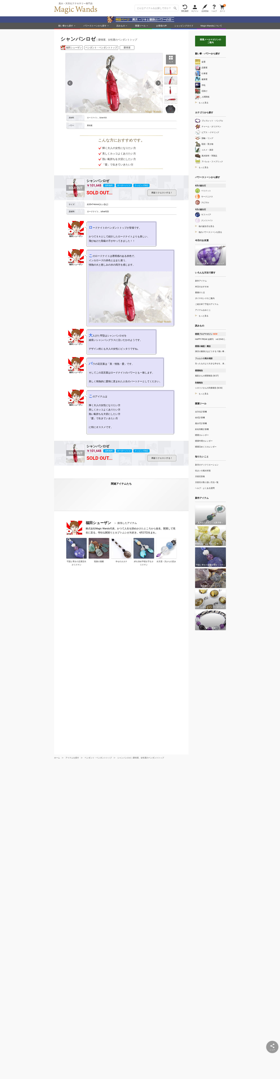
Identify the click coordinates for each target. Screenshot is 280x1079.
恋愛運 (204, 68)
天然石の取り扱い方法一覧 (206, 482)
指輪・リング (207, 138)
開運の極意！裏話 (203, 346)
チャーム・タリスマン (211, 126)
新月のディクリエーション (206, 465)
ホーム (57, 758)
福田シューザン (74, 47)
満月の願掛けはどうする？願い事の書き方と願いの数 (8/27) (210, 351)
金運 (203, 62)
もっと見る (203, 103)
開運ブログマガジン (206, 334)
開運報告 (199, 370)
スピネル (205, 202)
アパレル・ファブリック (212, 161)
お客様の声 (161, 25)
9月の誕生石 (200, 209)
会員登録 (205, 11)
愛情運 (127, 47)
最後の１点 (200, 292)
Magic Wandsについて (211, 25)
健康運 (204, 79)
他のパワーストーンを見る (210, 232)
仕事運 (204, 73)
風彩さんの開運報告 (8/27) (207, 376)
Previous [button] (70, 83)
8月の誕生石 (200, 185)
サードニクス (207, 196)
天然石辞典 (200, 476)
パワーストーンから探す (94, 25)
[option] (114, 83)
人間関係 (205, 97)
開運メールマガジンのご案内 (210, 41)
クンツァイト (207, 220)
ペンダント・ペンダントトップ (101, 47)
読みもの (121, 25)
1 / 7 (171, 62)
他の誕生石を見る (206, 226)
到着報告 (199, 383)
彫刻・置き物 (207, 144)
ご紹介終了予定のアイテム (206, 304)
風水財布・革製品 (209, 156)
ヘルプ (214, 11)
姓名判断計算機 (202, 429)
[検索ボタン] (175, 8)
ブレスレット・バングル (212, 121)
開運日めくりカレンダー (205, 447)
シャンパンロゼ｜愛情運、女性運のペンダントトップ (140, 758)
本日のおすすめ (202, 287)
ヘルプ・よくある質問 (205, 488)
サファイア (206, 214)
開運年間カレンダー (204, 441)
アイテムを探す (72, 758)
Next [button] (158, 83)
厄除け (204, 91)
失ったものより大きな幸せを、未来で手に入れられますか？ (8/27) (210, 363)
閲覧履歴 (184, 11)
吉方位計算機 (201, 412)
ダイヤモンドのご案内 (205, 298)
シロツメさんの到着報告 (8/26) (208, 388)
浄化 (203, 85)
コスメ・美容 (207, 150)
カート (222, 8)
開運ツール (140, 25)
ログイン (194, 11)
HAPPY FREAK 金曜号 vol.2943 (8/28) (210, 339)
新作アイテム (201, 281)
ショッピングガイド (183, 25)
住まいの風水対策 (203, 470)
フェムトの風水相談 (204, 358)
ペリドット (206, 191)
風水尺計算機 (201, 423)
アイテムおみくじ (203, 310)
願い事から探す (65, 25)
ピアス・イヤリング (210, 132)
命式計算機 (200, 417)
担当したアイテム (127, 523)
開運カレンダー (202, 435)
